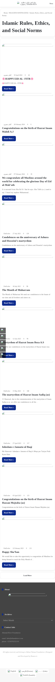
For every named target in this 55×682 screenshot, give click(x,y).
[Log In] (12, 4)
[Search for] (3, 4)
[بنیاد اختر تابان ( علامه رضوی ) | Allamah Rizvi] (27, 3)
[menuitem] (11, 671)
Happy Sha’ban (10, 552)
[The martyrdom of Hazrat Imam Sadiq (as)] (27, 374)
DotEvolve (7, 233)
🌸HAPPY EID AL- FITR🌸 (18, 78)
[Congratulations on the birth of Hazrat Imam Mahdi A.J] (27, 107)
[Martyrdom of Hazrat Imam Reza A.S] (27, 321)
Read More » (9, 89)
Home (5, 13)
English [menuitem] (13, 671)
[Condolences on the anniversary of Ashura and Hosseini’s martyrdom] (27, 216)
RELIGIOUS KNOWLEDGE (18, 13)
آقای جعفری (7, 75)
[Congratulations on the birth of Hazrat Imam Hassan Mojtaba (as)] (27, 478)
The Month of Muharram (16, 290)
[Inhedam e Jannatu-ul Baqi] (27, 426)
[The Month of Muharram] (27, 269)
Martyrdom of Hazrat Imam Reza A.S (23, 342)
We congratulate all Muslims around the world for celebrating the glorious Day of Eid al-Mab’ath (26, 181)
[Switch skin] (7, 4)
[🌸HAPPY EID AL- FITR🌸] (27, 58)
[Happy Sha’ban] (27, 531)
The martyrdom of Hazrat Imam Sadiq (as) (26, 394)
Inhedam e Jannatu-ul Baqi (17, 446)
